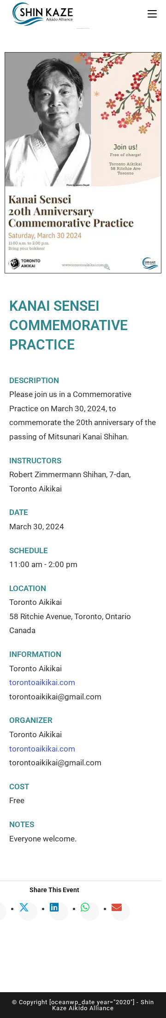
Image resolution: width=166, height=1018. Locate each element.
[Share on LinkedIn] (59, 908)
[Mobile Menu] (152, 14)
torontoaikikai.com (42, 682)
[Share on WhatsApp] (90, 908)
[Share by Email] (121, 908)
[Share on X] (28, 908)
